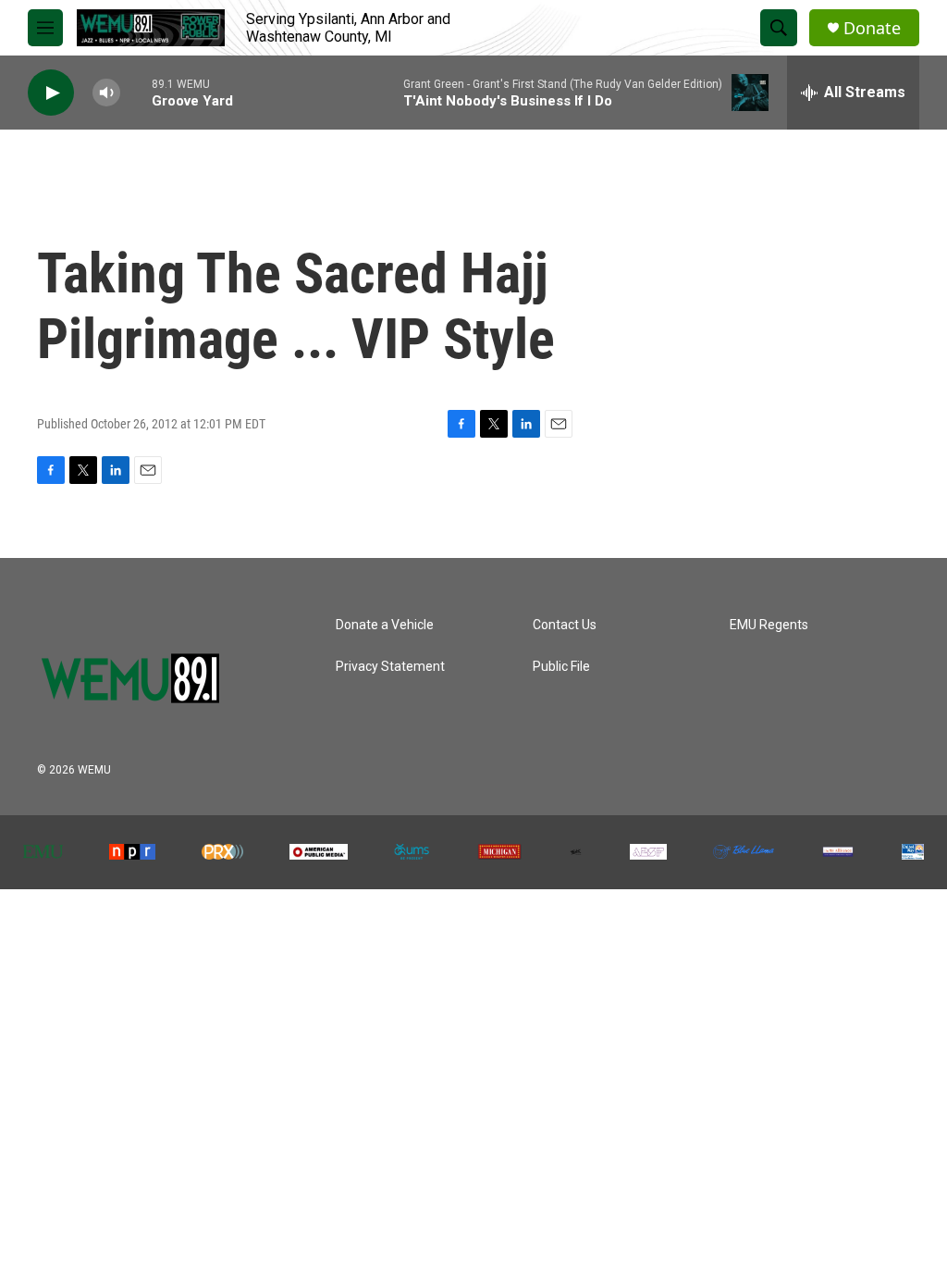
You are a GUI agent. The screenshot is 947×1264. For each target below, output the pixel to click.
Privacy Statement (390, 667)
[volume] (106, 93)
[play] (51, 93)
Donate (872, 28)
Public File (561, 667)
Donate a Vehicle (385, 625)
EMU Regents (769, 625)
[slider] (136, 92)
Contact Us (564, 625)
